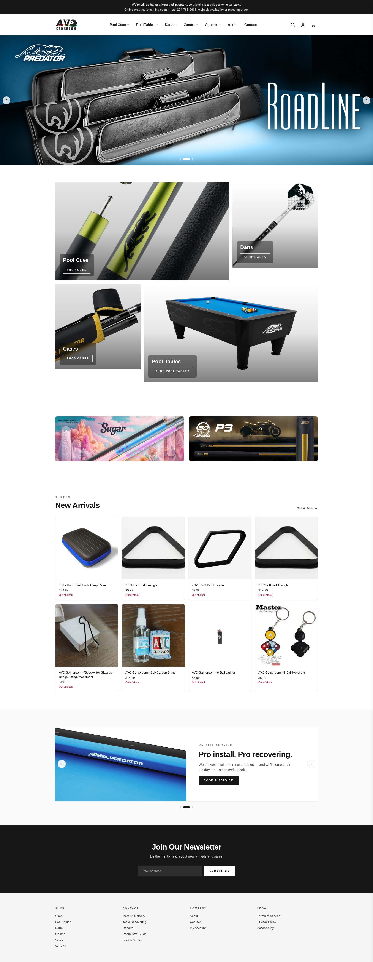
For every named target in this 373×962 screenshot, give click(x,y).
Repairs (128, 928)
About (232, 25)
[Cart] (313, 25)
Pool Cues (118, 25)
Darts (169, 25)
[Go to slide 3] (192, 159)
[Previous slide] (6, 100)
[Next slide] (366, 100)
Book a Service (219, 780)
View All (60, 946)
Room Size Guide (135, 934)
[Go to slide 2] (186, 159)
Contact (250, 25)
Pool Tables (145, 25)
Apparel (211, 25)
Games (189, 25)
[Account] (303, 25)
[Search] (292, 25)
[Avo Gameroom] (66, 25)
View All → (307, 507)
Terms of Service (268, 915)
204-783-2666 (186, 9)
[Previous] (62, 764)
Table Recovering (134, 922)
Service (60, 940)
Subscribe (219, 870)
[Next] (311, 764)
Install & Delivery (134, 915)
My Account (198, 928)
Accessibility (265, 928)
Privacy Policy (266, 922)
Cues (58, 915)
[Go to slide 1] (180, 159)
